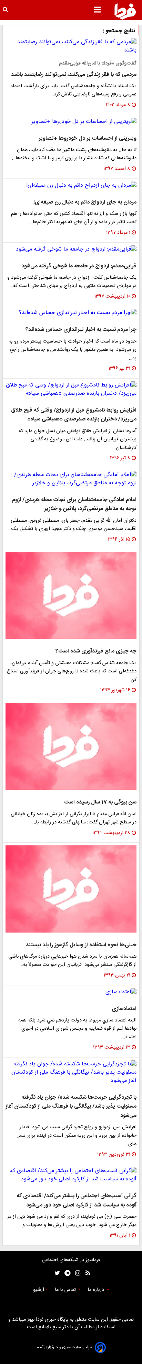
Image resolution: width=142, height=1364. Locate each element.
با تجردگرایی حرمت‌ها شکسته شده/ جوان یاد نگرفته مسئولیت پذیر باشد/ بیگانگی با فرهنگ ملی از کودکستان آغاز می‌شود (71, 1106)
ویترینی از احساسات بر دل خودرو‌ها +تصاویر (87, 138)
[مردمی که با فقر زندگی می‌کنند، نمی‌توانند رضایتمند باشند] (71, 46)
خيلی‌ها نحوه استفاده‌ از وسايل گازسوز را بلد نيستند (81, 945)
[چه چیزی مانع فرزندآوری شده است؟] (71, 595)
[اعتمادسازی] (71, 992)
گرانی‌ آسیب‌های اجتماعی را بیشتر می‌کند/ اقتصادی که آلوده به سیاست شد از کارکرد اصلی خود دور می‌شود (76, 1200)
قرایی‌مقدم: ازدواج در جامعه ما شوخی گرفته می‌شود (78, 266)
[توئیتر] (56, 1273)
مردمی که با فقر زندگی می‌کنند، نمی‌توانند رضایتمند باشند (73, 74)
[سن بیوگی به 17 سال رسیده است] (71, 746)
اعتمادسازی (124, 1009)
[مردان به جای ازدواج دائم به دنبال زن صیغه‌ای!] (71, 186)
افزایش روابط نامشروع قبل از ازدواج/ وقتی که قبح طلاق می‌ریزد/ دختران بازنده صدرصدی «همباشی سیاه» (73, 415)
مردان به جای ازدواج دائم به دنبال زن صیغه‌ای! (84, 202)
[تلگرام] (65, 1273)
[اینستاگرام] (76, 1273)
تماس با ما (66, 1290)
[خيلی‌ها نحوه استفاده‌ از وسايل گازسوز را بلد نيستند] (71, 888)
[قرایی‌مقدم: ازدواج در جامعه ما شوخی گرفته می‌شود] (71, 249)
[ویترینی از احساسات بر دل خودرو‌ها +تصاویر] (71, 122)
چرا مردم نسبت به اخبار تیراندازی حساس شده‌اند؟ (81, 329)
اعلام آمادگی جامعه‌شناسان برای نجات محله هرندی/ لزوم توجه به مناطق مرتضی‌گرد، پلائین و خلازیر (74, 504)
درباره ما (96, 1290)
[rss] (85, 1273)
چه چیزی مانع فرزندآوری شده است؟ (95, 651)
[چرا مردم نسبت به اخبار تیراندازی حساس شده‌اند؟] (71, 313)
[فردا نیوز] (125, 11)
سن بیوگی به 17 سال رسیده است (100, 802)
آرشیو (38, 1290)
